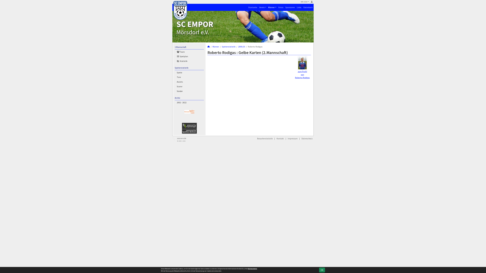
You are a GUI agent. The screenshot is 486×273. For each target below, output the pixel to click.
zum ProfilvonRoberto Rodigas (302, 74)
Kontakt (280, 138)
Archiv (177, 98)
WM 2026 (304, 2)
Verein (262, 7)
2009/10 (241, 46)
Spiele (179, 72)
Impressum (293, 138)
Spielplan (183, 56)
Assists (180, 82)
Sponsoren (290, 7)
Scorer (179, 86)
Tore (179, 77)
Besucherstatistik (265, 138)
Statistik (183, 61)
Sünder (180, 91)
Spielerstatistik (181, 67)
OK (322, 270)
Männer (271, 7)
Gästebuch (308, 7)
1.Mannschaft (180, 47)
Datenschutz (307, 138)
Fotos (280, 7)
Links (299, 7)
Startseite (252, 7)
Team (182, 52)
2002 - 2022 (181, 102)
